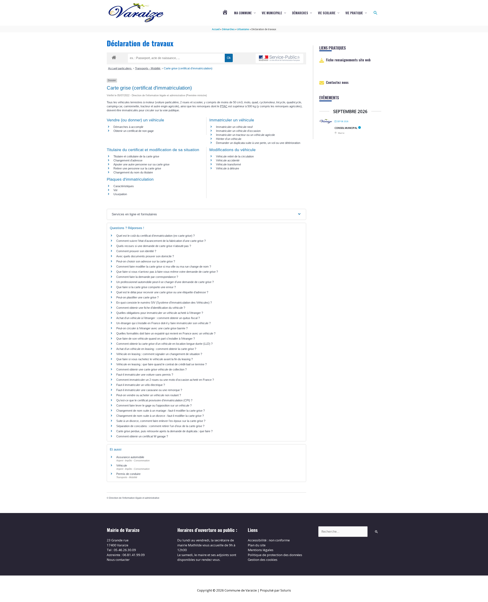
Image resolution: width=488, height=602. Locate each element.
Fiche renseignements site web (348, 59)
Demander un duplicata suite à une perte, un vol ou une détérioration (258, 142)
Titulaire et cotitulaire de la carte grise (136, 156)
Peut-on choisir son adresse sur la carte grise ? (145, 261)
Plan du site (257, 545)
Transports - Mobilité (148, 68)
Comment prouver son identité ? (136, 251)
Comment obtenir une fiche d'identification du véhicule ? (150, 307)
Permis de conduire (128, 473)
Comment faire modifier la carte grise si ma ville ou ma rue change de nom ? (163, 266)
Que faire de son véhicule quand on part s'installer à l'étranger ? (155, 338)
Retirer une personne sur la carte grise (137, 168)
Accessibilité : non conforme (269, 540)
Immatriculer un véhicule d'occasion (238, 130)
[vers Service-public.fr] (279, 58)
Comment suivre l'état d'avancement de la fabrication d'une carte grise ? (161, 240)
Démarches (300, 13)
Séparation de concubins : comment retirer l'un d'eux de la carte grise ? (160, 426)
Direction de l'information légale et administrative (134, 498)
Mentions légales (260, 550)
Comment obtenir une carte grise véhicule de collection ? (151, 369)
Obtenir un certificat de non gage (133, 130)
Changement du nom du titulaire (133, 172)
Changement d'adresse (127, 160)
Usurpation (120, 194)
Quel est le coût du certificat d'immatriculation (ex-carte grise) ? (155, 235)
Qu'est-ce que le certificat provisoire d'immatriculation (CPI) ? (154, 400)
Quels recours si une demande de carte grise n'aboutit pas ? (153, 246)
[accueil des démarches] (114, 57)
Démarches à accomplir (128, 126)
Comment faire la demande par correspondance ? (147, 276)
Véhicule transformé (228, 164)
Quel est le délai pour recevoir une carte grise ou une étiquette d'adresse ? (162, 292)
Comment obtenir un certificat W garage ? (142, 436)
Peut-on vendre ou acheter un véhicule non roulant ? (148, 395)
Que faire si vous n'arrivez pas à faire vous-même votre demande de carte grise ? (167, 271)
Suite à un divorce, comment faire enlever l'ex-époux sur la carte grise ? (160, 420)
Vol (115, 190)
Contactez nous (337, 82)
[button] (375, 12)
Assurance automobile (130, 457)
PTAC (223, 106)
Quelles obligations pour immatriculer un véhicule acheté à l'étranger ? (159, 312)
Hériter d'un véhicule (228, 138)
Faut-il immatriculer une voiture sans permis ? (144, 374)
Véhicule (121, 465)
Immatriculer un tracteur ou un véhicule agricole (245, 134)
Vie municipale (272, 13)
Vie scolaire (327, 13)
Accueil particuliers (120, 68)
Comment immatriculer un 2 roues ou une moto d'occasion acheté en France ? (165, 379)
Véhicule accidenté (227, 160)
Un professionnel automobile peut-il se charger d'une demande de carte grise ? (165, 282)
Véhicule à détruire (227, 168)
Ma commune (243, 13)
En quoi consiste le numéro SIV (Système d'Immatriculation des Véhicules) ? (164, 302)
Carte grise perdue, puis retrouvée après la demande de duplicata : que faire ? (164, 431)
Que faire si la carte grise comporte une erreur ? (146, 287)
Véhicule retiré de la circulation (235, 156)
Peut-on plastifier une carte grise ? (137, 297)
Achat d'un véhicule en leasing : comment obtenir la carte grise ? (156, 348)
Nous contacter (118, 559)
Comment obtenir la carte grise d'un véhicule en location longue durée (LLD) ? (164, 343)
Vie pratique (354, 13)
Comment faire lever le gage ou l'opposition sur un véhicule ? (154, 405)
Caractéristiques (123, 186)
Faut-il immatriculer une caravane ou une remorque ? (149, 390)
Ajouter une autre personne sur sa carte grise (141, 164)
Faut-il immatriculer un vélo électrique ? (140, 384)
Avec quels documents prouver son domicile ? (145, 256)
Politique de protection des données (275, 555)
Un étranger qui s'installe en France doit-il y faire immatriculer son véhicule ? (163, 323)
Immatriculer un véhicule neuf (234, 126)
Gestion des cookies (262, 559)
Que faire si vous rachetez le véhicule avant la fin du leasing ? (154, 359)
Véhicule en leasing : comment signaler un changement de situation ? (159, 354)
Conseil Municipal (346, 128)
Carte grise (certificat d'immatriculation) (188, 68)
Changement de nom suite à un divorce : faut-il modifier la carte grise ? (160, 415)
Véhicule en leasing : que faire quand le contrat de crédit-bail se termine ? (161, 364)
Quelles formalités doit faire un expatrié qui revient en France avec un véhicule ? (165, 333)
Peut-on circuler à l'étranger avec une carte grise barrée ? (152, 328)
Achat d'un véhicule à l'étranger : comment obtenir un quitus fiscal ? (158, 318)
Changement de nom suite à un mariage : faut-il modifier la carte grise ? (160, 410)
